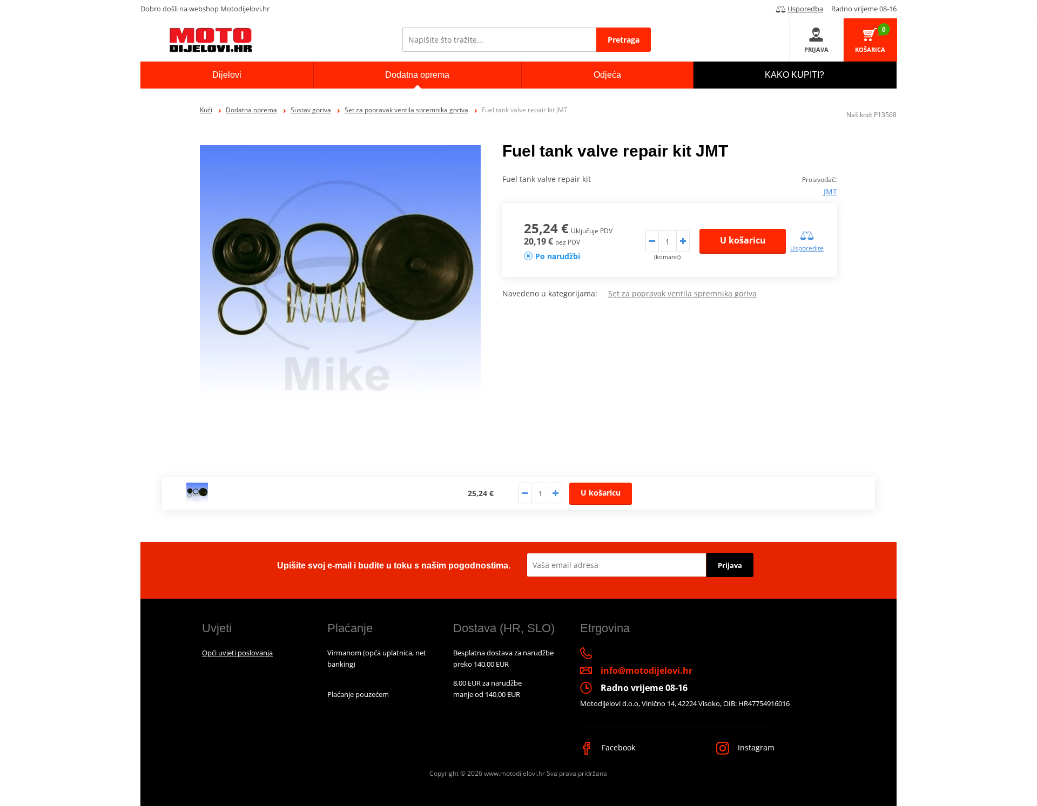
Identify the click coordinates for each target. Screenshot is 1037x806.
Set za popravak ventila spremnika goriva (406, 109)
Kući (206, 109)
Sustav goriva (311, 109)
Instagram (755, 747)
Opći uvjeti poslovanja (237, 653)
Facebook (617, 747)
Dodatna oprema (251, 109)
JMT (830, 191)
